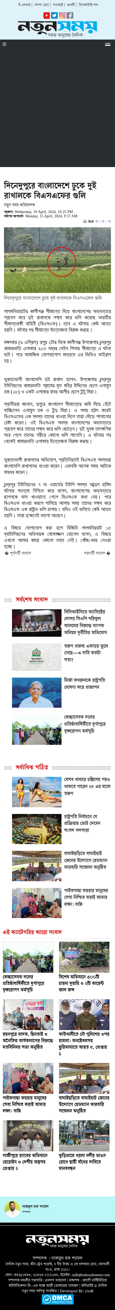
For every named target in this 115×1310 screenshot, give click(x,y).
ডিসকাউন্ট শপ (88, 5)
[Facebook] (62, 18)
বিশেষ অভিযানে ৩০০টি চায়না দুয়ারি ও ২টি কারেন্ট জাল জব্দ (81, 984)
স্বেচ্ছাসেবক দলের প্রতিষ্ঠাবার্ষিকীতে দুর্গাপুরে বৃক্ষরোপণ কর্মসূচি (23, 984)
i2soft (89, 1291)
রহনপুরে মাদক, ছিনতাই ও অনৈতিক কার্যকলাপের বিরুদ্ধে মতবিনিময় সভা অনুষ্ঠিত (28, 1041)
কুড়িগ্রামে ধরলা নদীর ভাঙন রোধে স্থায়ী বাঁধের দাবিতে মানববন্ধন (82, 1162)
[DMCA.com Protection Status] (57, 1304)
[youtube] (46, 18)
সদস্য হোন (41, 5)
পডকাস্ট (58, 5)
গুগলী (71, 5)
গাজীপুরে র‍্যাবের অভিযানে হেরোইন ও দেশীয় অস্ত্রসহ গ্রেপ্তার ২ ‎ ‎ (25, 1162)
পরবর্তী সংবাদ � (97, 553)
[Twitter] (54, 18)
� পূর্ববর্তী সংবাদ (18, 553)
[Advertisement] (57, 109)
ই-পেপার (24, 5)
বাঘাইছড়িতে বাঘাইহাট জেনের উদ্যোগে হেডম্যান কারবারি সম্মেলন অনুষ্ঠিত (84, 1105)
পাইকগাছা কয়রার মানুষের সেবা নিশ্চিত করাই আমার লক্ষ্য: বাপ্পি (25, 1105)
